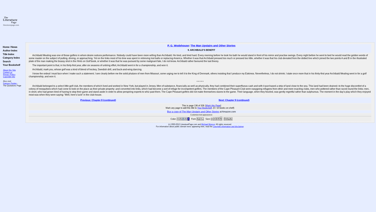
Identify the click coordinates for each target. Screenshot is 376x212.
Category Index (11, 57)
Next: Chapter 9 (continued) (234, 100)
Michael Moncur (208, 124)
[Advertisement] (200, 21)
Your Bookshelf (11, 65)
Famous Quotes (10, 83)
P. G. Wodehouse (178, 45)
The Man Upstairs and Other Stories (212, 45)
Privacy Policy (9, 74)
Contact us (7, 72)
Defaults (228, 119)
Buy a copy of (193, 111)
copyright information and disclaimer (228, 126)
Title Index (8, 54)
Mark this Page (213, 105)
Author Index (9, 50)
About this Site (9, 70)
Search (6, 61)
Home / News (9, 47)
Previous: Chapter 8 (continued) (98, 100)
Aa (198, 119)
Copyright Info (9, 77)
